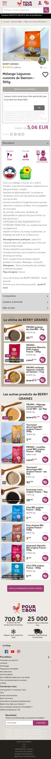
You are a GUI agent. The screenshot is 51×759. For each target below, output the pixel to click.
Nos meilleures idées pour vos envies (15, 677)
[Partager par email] (22, 134)
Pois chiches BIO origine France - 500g (35, 527)
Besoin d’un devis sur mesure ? (12, 704)
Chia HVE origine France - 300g (35, 567)
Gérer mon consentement (24, 756)
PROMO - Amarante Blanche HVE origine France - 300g (36, 348)
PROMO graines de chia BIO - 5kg (35, 328)
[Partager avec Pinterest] (19, 134)
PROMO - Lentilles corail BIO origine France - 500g (35, 449)
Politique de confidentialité (32, 738)
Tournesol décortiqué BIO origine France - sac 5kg (36, 470)
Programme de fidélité (9, 669)
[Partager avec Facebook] (15, 134)
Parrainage (4, 666)
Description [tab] (8, 143)
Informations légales (24, 749)
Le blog (3, 683)
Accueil (6, 22)
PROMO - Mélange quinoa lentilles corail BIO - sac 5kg (36, 406)
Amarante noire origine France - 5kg (36, 490)
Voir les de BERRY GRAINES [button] (25, 588)
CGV (24, 744)
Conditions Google (12, 731)
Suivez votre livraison (8, 696)
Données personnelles (24, 754)
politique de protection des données (20, 121)
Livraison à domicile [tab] (12, 302)
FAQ (2, 693)
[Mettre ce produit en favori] (45, 75)
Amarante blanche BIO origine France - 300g (36, 547)
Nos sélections (6, 672)
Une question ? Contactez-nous (13, 690)
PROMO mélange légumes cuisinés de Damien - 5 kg (35, 369)
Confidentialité (35, 729)
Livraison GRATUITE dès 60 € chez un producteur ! (22, 15)
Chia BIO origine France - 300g (35, 508)
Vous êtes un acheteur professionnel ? (15, 701)
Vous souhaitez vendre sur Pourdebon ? (16, 707)
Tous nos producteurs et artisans (13, 680)
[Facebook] (6, 651)
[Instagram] (18, 651)
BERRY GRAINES (11, 64)
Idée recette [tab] (9, 308)
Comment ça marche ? (9, 660)
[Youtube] (12, 651)
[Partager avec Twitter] (11, 134)
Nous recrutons (6, 698)
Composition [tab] (9, 296)
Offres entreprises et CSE (10, 710)
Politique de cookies (23, 751)
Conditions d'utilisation (24, 114)
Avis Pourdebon (6, 675)
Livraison (3, 663)
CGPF (24, 747)
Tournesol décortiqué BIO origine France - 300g (34, 428)
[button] (25, 89)
